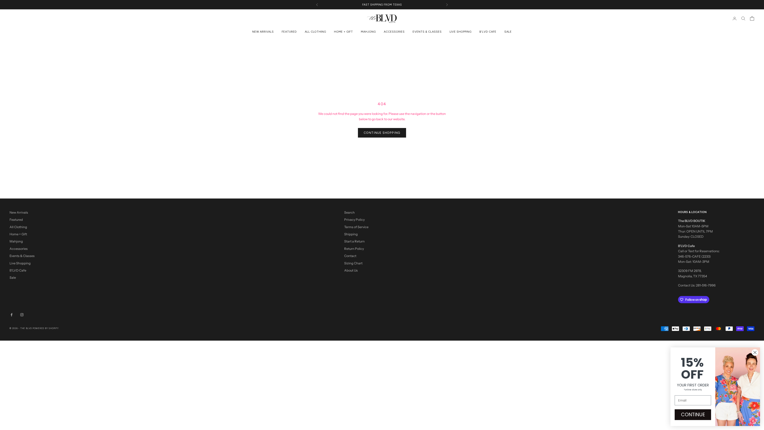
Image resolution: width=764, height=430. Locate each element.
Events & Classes (427, 31)
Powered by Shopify (46, 328)
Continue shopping (382, 133)
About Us (351, 270)
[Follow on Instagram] (22, 315)
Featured (289, 31)
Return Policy (354, 249)
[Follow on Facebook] (12, 315)
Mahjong (368, 31)
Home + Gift (343, 31)
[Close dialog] (754, 352)
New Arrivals (263, 31)
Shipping (351, 234)
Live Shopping (461, 31)
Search (349, 212)
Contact (350, 256)
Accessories (394, 31)
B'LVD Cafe (487, 31)
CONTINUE (693, 414)
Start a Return (354, 241)
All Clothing (315, 31)
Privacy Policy (354, 220)
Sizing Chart (353, 263)
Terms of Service (356, 227)
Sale (508, 31)
